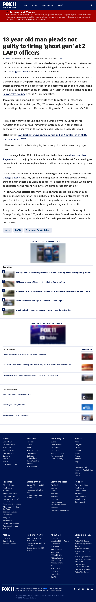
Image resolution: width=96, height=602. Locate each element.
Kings (77, 461)
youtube (88, 589)
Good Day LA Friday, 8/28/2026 (14, 405)
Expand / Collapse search (91, 5)
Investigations (8, 520)
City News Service (19, 58)
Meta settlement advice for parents (16, 415)
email (92, 589)
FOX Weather (32, 466)
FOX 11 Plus (55, 568)
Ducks (77, 464)
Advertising (55, 552)
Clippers (78, 450)
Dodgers (78, 453)
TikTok (53, 491)
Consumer (7, 456)
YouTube (54, 493)
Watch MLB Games (82, 549)
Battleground (80, 502)
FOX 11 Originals (9, 485)
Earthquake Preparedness (32, 457)
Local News (9, 349)
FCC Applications (57, 558)
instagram (83, 589)
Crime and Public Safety (38, 230)
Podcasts (54, 507)
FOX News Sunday (10, 464)
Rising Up (6, 517)
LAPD (18, 230)
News (28, 58)
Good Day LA (57, 438)
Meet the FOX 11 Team (60, 541)
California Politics (81, 485)
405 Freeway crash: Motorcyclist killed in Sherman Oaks (41, 282)
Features (7, 481)
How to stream (56, 502)
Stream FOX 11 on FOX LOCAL (35, 486)
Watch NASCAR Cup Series (82, 552)
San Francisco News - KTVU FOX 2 (35, 539)
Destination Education (11, 512)
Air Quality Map (32, 450)
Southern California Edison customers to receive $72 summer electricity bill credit (53, 291)
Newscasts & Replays (35, 490)
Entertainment (8, 453)
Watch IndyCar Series (83, 556)
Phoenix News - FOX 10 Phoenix (36, 544)
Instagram (55, 488)
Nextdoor (54, 496)
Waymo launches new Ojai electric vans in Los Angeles (40, 301)
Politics (5, 461)
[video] (87, 396)
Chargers (78, 445)
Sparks (77, 476)
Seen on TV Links (57, 453)
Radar (29, 447)
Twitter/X (54, 499)
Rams (77, 442)
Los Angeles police (18, 71)
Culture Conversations (11, 523)
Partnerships (55, 574)
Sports (78, 438)
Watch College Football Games (83, 545)
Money (6, 534)
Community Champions (12, 504)
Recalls (5, 459)
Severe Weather (33, 461)
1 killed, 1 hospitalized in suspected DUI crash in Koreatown (25, 354)
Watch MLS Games (82, 572)
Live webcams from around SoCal (34, 496)
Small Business (8, 541)
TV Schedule (55, 544)
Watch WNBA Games (83, 569)
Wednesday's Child (10, 493)
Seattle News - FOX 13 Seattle (35, 549)
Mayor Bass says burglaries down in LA (17, 394)
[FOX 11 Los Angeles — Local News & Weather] (10, 5)
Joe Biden (78, 493)
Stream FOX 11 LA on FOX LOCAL (45, 241)
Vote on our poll (57, 456)
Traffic (29, 445)
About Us (56, 534)
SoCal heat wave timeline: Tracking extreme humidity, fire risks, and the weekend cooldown (37, 365)
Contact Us (55, 571)
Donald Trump (80, 491)
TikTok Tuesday (57, 459)
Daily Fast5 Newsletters (60, 510)
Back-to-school (56, 450)
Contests (54, 538)
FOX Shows (55, 546)
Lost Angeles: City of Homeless (10, 500)
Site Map (54, 577)
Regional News (34, 534)
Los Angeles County (14, 94)
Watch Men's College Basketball (83, 560)
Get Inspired (7, 515)
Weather (31, 438)
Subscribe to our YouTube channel (46, 323)
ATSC (53, 566)
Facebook (54, 485)
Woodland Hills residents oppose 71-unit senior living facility (43, 310)
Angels (77, 456)
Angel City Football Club (84, 470)
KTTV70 (6, 529)
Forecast (30, 442)
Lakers (77, 447)
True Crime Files (9, 496)
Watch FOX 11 (34, 481)
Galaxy (77, 473)
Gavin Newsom (80, 496)
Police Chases (8, 447)
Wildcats (78, 459)
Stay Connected (59, 481)
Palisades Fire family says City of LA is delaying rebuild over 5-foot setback (30, 375)
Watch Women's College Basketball (82, 565)
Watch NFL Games (82, 541)
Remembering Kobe (10, 526)
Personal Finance (9, 544)
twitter (79, 589)
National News (8, 450)
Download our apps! (58, 505)
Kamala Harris (80, 499)
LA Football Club (81, 467)
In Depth (6, 491)
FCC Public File (56, 555)
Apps (29, 493)
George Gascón (11, 177)
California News (9, 445)
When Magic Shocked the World (11, 508)
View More (87, 349)
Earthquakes (31, 453)
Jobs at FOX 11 (56, 549)
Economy (6, 538)
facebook (74, 589)
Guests (53, 442)
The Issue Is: (7, 488)
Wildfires (30, 464)
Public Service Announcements (57, 562)
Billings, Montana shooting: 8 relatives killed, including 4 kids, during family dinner (53, 272)
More (60, 5)
